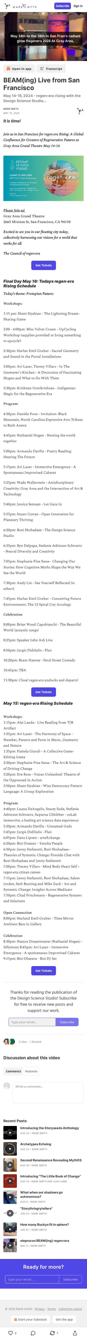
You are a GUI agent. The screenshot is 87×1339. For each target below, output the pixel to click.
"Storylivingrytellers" (36, 1208)
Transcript (54, 68)
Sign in (78, 6)
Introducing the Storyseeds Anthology (49, 1128)
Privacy (40, 1309)
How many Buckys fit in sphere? (44, 1225)
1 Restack (35, 1042)
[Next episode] (14, 56)
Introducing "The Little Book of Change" (50, 1176)
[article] (43, 1133)
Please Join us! (14, 210)
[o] (10, 1132)
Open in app (21, 68)
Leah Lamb (60, 1181)
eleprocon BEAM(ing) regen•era (44, 1241)
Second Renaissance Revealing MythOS (51, 1160)
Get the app (64, 1319)
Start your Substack (32, 1319)
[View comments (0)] (33, 1333)
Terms (51, 1309)
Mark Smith (11, 108)
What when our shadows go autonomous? (41, 1194)
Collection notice (70, 1309)
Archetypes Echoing (35, 1144)
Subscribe (62, 6)
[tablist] (21, 1071)
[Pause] (4, 56)
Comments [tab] (13, 1071)
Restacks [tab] (31, 1071)
